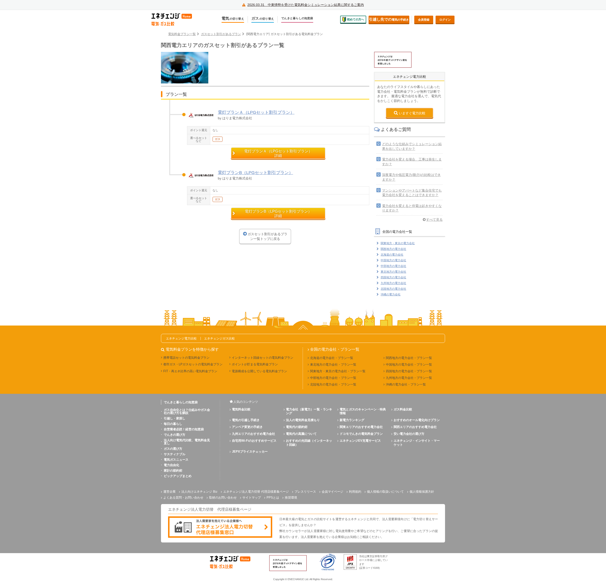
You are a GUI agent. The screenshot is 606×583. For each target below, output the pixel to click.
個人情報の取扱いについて (385, 491)
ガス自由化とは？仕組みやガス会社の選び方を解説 (187, 411)
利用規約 (355, 491)
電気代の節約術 (296, 427)
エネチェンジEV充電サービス (360, 440)
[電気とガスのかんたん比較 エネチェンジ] (175, 19)
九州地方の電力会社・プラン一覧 (409, 377)
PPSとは (273, 497)
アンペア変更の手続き (247, 427)
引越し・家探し (174, 418)
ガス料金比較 (403, 409)
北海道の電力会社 (392, 254)
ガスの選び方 (173, 448)
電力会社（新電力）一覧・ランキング (309, 411)
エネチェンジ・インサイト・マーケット (417, 442)
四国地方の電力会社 (393, 277)
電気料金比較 (241, 409)
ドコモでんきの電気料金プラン (361, 434)
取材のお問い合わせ (223, 497)
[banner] (220, 527)
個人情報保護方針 (422, 491)
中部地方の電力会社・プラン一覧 (333, 377)
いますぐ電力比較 (412, 113)
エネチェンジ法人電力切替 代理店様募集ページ (256, 491)
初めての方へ (355, 19)
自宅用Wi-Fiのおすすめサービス (254, 440)
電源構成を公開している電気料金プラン (259, 371)
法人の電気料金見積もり (303, 420)
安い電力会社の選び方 (409, 434)
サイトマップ (251, 497)
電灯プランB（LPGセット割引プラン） (255, 172)
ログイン (445, 19)
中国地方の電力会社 (393, 260)
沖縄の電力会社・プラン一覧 (406, 384)
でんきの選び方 (174, 434)
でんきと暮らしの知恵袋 (297, 18)
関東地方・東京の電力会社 (398, 243)
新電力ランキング (352, 420)
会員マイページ (332, 491)
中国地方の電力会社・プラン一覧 (409, 364)
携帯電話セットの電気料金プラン (186, 357)
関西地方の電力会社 (393, 249)
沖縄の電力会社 (391, 294)
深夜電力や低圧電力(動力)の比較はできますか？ (411, 177)
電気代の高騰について (301, 434)
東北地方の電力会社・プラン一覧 (333, 364)
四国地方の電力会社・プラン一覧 (409, 371)
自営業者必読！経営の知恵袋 (184, 429)
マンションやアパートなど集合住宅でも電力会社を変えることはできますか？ (412, 192)
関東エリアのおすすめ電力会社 (361, 427)
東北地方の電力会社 (393, 271)
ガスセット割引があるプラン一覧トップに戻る (267, 236)
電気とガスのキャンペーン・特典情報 (363, 411)
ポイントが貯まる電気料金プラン (255, 364)
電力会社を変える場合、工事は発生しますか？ (412, 161)
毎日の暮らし (173, 424)
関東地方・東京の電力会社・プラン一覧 (337, 371)
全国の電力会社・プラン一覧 (334, 349)
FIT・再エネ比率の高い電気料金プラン (190, 371)
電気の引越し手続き (246, 420)
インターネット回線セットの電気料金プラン (262, 357)
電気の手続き (389, 19)
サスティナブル (174, 454)
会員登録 (423, 19)
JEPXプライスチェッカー (250, 451)
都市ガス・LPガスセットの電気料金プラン (193, 364)
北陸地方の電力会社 (393, 288)
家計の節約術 (173, 470)
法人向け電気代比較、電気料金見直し (187, 441)
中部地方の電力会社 (393, 266)
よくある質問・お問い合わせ (183, 497)
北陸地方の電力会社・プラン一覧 (333, 384)
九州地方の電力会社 (393, 283)
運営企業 (169, 491)
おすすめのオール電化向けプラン (417, 420)
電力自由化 (171, 465)
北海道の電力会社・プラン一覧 (331, 357)
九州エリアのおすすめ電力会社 (253, 434)
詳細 (278, 153)
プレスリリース (305, 491)
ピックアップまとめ (178, 476)
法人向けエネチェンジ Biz (199, 491)
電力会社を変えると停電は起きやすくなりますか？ (412, 208)
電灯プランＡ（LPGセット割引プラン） (256, 112)
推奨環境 (291, 497)
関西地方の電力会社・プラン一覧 (409, 357)
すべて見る (434, 219)
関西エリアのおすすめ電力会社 (415, 427)
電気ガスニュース (176, 459)
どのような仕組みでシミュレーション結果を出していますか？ (412, 146)
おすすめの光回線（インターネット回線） (309, 442)
